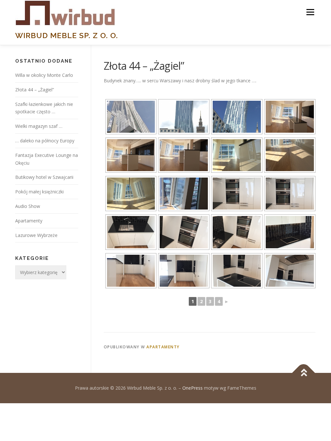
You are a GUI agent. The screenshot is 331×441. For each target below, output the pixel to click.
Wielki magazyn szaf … (38, 126)
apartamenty (163, 347)
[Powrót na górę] (303, 373)
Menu (310, 12)
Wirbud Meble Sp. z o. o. (66, 35)
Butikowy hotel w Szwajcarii (44, 177)
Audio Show (27, 206)
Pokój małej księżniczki (39, 192)
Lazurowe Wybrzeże (36, 235)
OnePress (192, 388)
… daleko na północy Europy (44, 141)
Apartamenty (28, 221)
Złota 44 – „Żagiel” (34, 90)
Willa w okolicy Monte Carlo (44, 75)
